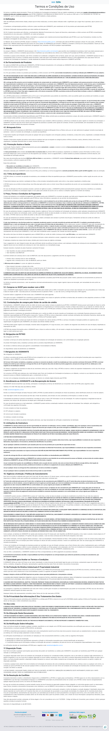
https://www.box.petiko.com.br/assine (47, 51)
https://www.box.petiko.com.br (46, 41)
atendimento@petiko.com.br (16, 389)
